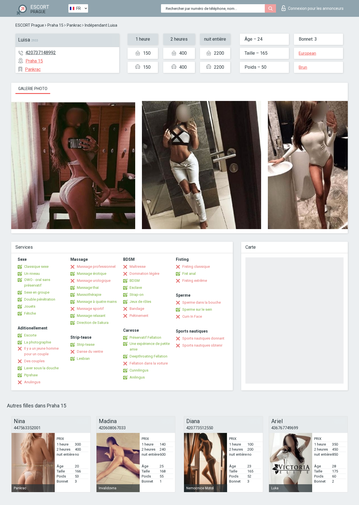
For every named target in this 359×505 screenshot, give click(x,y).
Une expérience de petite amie (150, 346)
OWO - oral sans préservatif (37, 282)
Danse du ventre (90, 351)
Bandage (137, 308)
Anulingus (32, 382)
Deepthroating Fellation (148, 356)
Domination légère (144, 273)
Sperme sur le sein (197, 309)
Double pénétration (39, 299)
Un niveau (32, 273)
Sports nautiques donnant (203, 338)
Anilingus (137, 377)
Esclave (136, 287)
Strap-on (137, 294)
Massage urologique (94, 280)
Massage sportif (90, 308)
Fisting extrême (194, 280)
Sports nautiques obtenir (202, 345)
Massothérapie (89, 294)
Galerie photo (32, 88)
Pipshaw (31, 375)
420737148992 (41, 52)
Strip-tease (86, 344)
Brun (303, 67)
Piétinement (139, 315)
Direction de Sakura (93, 322)
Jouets (29, 306)
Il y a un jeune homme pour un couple (41, 351)
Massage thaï (88, 287)
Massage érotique (91, 273)
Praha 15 (55, 25)
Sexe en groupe (36, 292)
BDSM (135, 280)
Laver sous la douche (41, 368)
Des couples (34, 361)
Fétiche (30, 313)
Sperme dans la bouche (201, 302)
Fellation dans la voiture (149, 363)
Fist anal (189, 273)
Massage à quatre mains (97, 301)
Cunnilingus (139, 370)
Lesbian (83, 358)
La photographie (37, 342)
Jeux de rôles (140, 301)
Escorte (30, 335)
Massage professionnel (96, 266)
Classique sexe (36, 266)
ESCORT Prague (29, 25)
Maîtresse (138, 266)
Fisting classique (196, 266)
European (307, 53)
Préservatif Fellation (145, 337)
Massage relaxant (91, 315)
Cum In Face (192, 316)
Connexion (316, 8)
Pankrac (74, 25)
